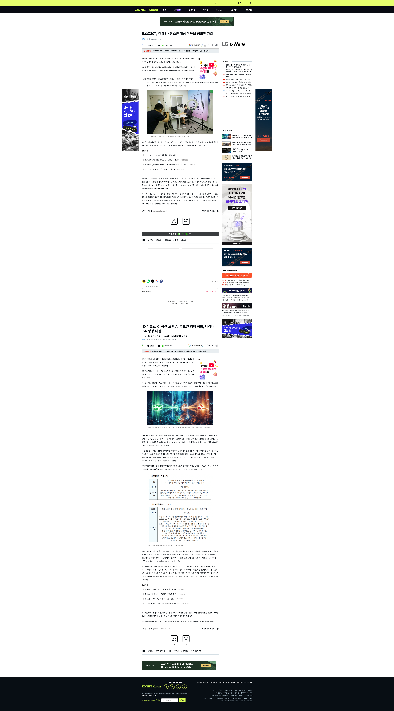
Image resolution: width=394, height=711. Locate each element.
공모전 (159, 240)
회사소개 (199, 682)
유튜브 (151, 240)
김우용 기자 (150, 45)
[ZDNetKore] (149, 5)
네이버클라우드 (196, 651)
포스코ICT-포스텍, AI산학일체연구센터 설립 (160, 155)
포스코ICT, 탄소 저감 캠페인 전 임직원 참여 (160, 169)
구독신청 (182, 700)
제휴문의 (221, 682)
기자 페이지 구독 (168, 45)
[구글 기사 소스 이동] (195, 45)
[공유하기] (205, 45)
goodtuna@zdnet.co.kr (161, 629)
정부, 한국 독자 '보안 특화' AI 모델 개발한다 (160, 598)
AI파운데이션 (161, 651)
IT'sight (219, 10)
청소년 (184, 240)
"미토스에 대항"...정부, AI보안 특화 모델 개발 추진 (162, 603)
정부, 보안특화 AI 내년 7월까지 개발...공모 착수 (161, 594)
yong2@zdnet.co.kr (160, 211)
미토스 (151, 651)
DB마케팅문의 (214, 682)
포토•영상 (249, 10)
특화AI (177, 651)
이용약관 (239, 682)
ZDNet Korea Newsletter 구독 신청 (151, 700)
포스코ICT (168, 240)
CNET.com (145, 695)
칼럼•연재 (234, 10)
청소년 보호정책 (247, 682)
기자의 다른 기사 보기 (209, 211)
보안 (170, 651)
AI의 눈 (205, 10)
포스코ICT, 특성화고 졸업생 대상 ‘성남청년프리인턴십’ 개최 (165, 164)
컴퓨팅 (143, 39)
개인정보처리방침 (230, 682)
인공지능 (192, 10)
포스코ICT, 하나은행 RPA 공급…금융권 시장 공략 (162, 160)
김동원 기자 (150, 346)
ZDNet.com (152, 695)
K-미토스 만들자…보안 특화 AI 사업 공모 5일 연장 (162, 589)
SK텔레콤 (185, 651)
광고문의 (205, 682)
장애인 (177, 240)
